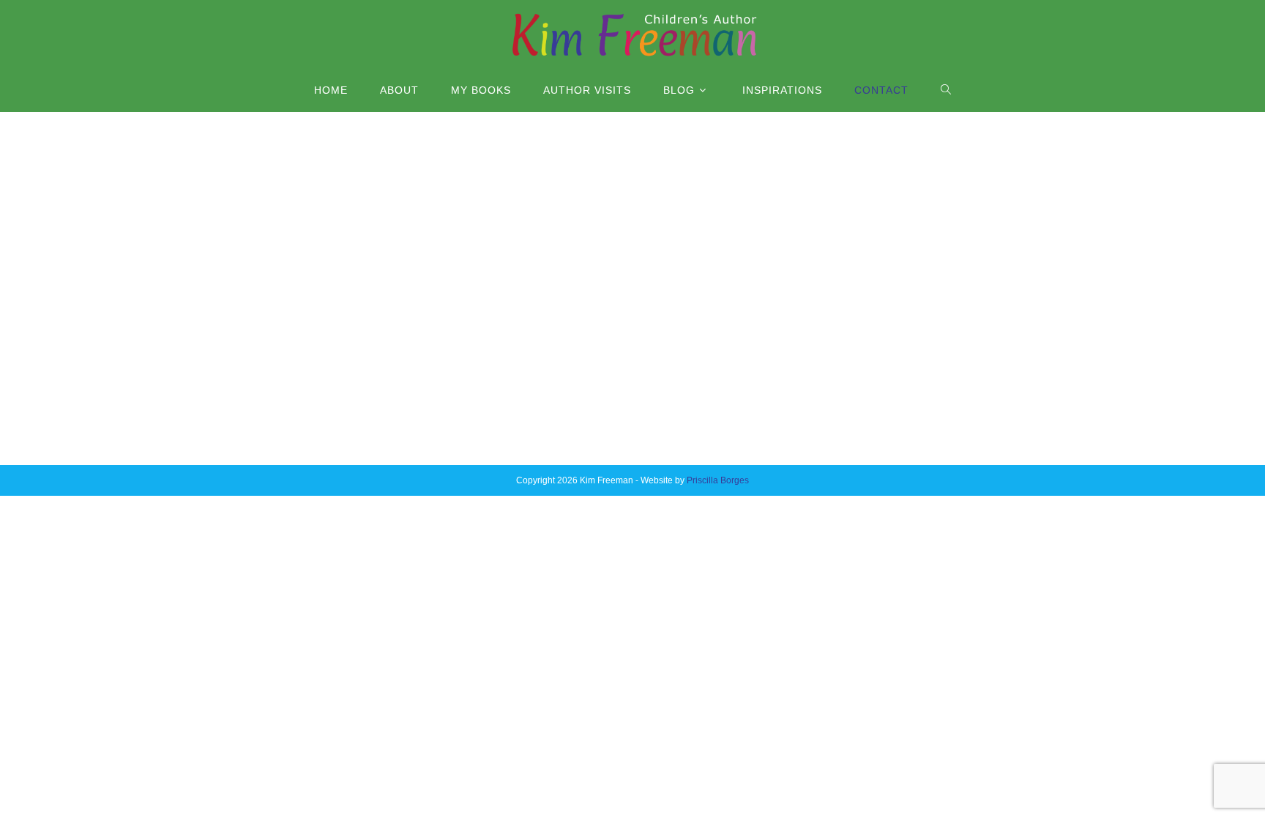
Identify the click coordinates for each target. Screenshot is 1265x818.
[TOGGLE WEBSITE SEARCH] (946, 90)
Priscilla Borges (718, 480)
